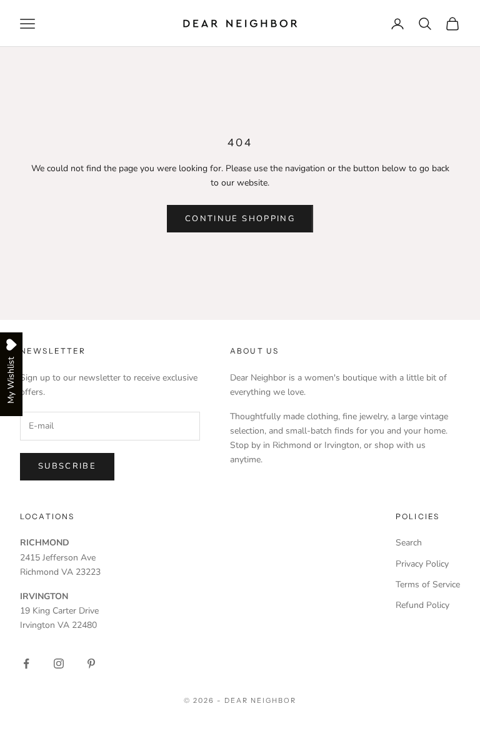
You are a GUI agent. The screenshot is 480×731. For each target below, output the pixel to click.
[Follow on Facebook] (26, 663)
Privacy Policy (422, 564)
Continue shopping (240, 218)
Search (409, 543)
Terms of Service (428, 584)
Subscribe (67, 466)
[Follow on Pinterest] (91, 663)
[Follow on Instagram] (58, 663)
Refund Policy (422, 605)
